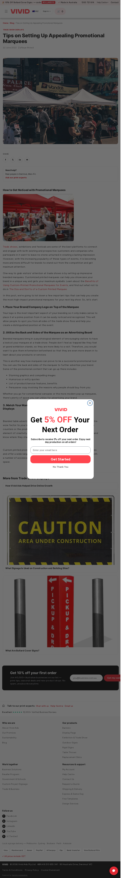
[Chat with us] (111, 871)
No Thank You (59, 466)
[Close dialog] (88, 403)
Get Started (59, 459)
